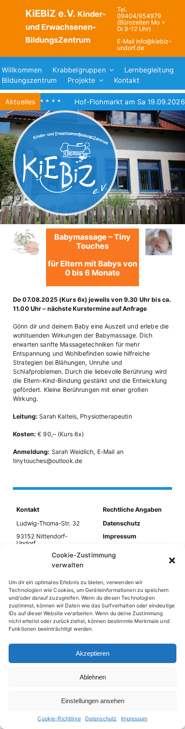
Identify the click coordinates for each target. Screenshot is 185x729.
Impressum (134, 718)
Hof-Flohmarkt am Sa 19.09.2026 (115, 101)
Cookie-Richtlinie (58, 718)
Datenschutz (101, 718)
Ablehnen (93, 677)
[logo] (65, 113)
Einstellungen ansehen (92, 700)
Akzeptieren (92, 653)
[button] (172, 560)
